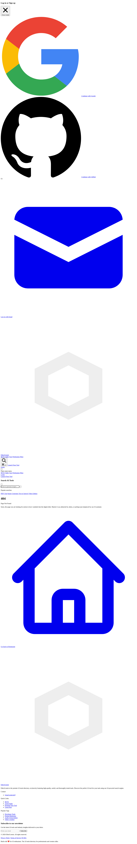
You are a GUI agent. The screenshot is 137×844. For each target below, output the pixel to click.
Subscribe (23, 831)
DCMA (24, 838)
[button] (68, 471)
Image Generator (13, 493)
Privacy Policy (5, 838)
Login (3, 467)
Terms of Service (15, 838)
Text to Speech (23, 493)
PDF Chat (4, 493)
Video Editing (32, 493)
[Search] (1, 469)
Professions (16, 457)
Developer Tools (10, 814)
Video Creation (9, 819)
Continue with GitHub (88, 177)
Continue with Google (88, 96)
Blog (21, 457)
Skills (7, 457)
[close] (1, 485)
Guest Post (8, 807)
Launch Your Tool (13, 465)
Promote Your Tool (11, 805)
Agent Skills (9, 804)
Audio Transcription (11, 818)
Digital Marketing (10, 816)
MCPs (3, 457)
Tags (10, 457)
